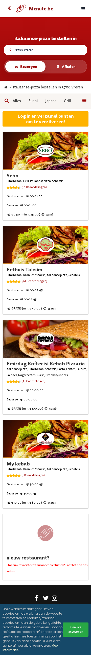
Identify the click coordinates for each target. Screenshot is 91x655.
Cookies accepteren (75, 629)
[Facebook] (36, 599)
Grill (67, 101)
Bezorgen (28, 66)
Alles (17, 101)
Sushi (33, 101)
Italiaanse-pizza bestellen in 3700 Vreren (48, 87)
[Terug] (9, 9)
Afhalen (69, 66)
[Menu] (83, 9)
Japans (50, 101)
